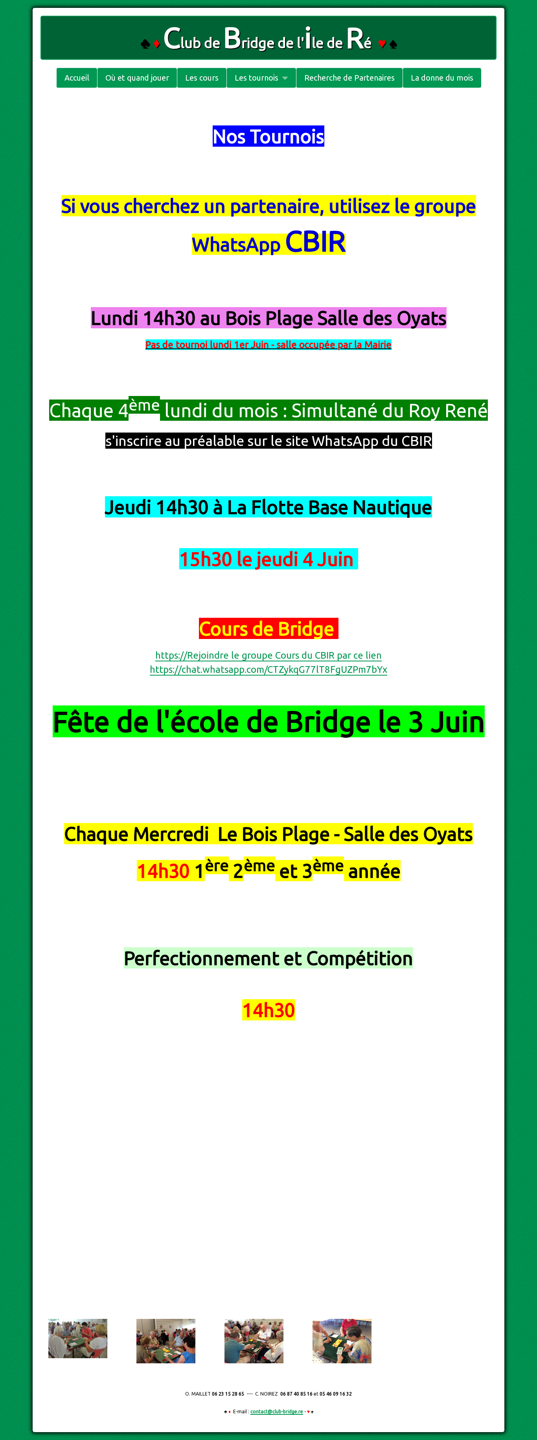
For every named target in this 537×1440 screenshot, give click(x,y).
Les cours (202, 77)
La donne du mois (442, 77)
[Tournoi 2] (165, 1340)
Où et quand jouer (137, 77)
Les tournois (256, 77)
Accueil (76, 77)
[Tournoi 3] (253, 1340)
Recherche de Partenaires (349, 77)
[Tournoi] (77, 1338)
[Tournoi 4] (342, 1340)
